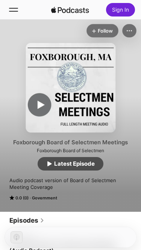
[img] (70, 9)
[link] (26, 220)
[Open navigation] (13, 9)
